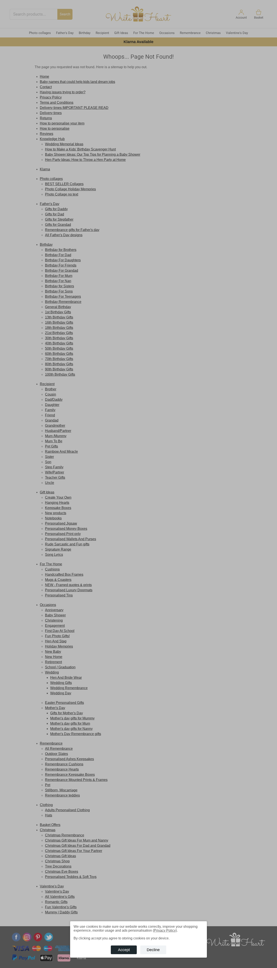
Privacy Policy (165, 930)
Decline (153, 950)
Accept (124, 950)
